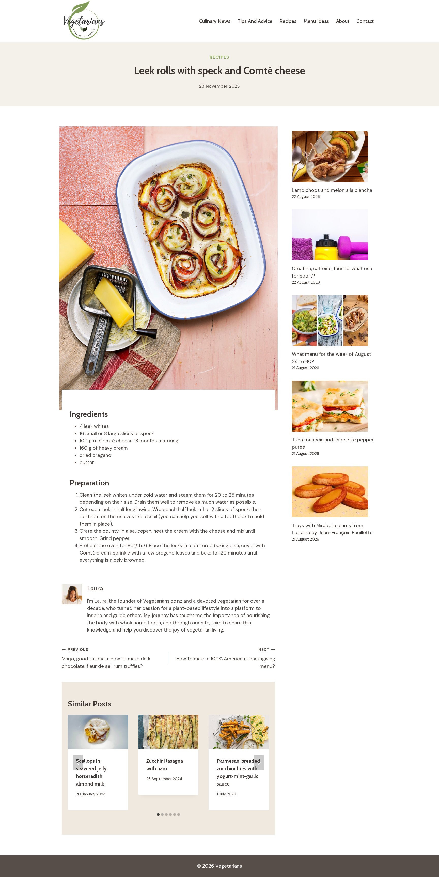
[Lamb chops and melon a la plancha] (334, 156)
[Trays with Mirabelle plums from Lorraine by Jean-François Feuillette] (334, 491)
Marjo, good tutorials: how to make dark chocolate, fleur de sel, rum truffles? (106, 658)
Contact (365, 21)
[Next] (259, 762)
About (342, 21)
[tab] (158, 814)
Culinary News (214, 21)
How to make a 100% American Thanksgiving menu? (225, 658)
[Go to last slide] (78, 762)
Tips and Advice (255, 21)
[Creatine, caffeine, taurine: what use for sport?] (334, 234)
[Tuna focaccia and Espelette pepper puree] (334, 406)
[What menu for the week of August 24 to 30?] (334, 320)
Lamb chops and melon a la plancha (332, 190)
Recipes (287, 21)
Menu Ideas (316, 21)
